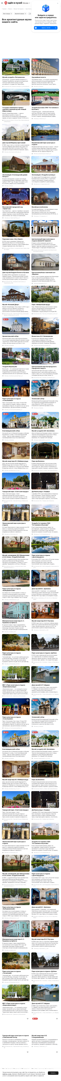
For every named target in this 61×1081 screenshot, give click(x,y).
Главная (4, 9)
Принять (53, 1073)
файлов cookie (7, 1074)
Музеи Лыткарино (19, 9)
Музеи (10, 9)
